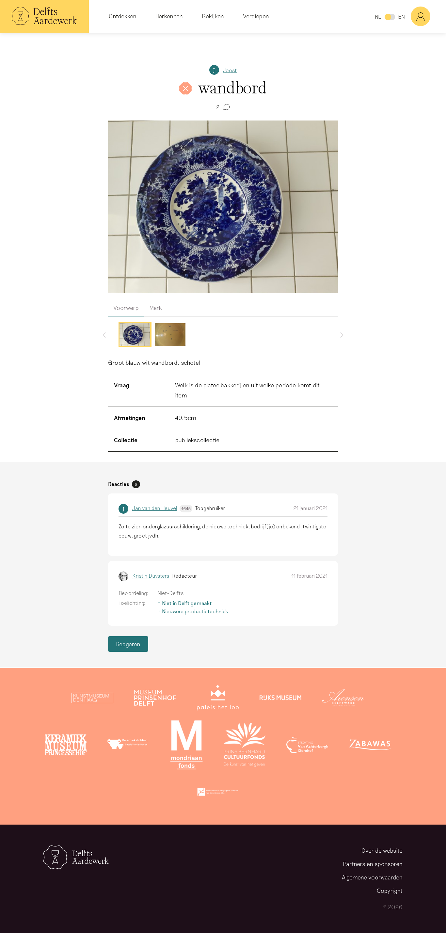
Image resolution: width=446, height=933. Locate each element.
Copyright (390, 890)
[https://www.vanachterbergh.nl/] (307, 746)
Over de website (382, 850)
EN (401, 16)
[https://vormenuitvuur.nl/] (217, 793)
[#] (428, 16)
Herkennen (169, 16)
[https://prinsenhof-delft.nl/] (155, 699)
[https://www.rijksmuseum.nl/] (280, 699)
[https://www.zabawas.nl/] (370, 746)
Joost (230, 70)
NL (378, 16)
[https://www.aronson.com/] (343, 699)
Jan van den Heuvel (161, 508)
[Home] (44, 16)
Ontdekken (122, 16)
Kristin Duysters (150, 575)
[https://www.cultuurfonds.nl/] (244, 746)
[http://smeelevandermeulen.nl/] (128, 746)
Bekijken (213, 16)
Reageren (128, 644)
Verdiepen (256, 16)
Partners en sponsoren (373, 863)
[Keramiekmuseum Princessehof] (65, 746)
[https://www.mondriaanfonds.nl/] (186, 746)
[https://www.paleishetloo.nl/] (217, 699)
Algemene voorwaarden (372, 877)
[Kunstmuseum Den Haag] (92, 699)
